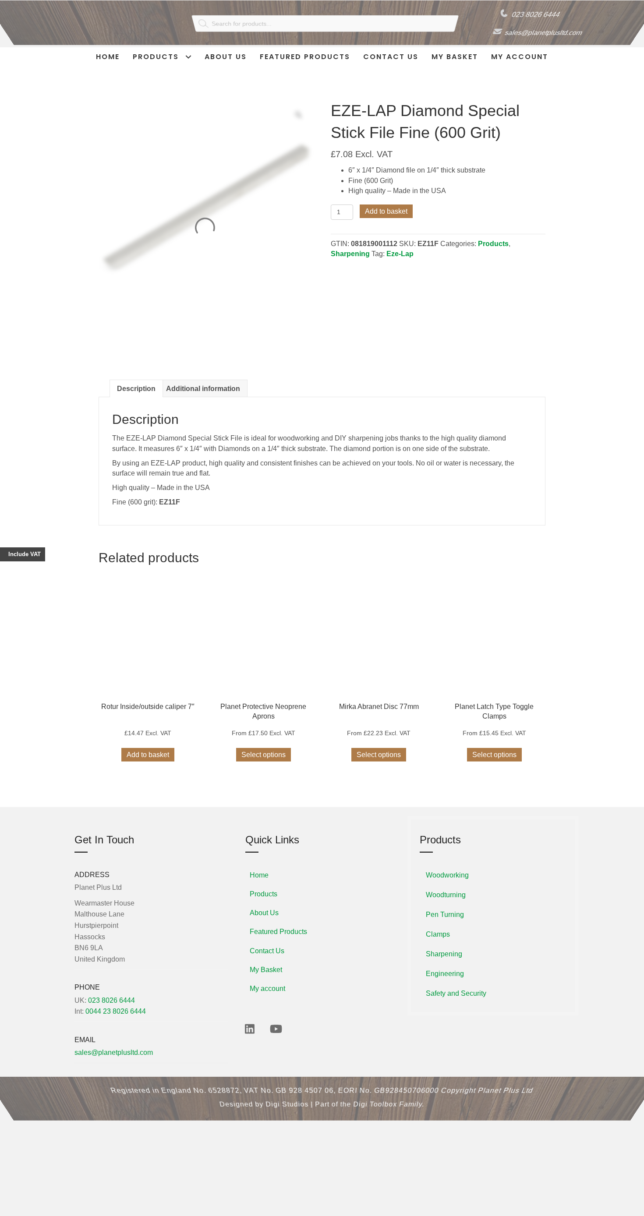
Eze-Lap (400, 253)
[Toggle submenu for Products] (188, 56)
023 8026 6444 (532, 14)
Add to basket (386, 211)
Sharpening (350, 253)
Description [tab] (136, 398)
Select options (263, 764)
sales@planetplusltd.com (548, 33)
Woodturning (446, 905)
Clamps (438, 944)
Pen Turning (445, 924)
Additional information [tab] (203, 398)
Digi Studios (286, 1114)
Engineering (445, 983)
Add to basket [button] (148, 764)
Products (493, 243)
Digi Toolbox (376, 1114)
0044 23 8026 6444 (115, 1021)
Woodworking (447, 885)
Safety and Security (456, 1003)
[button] (250, 1039)
